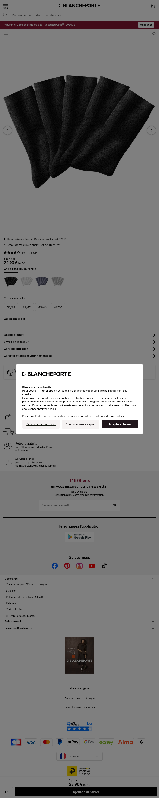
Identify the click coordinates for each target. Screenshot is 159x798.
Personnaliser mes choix (41, 424)
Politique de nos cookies (109, 416)
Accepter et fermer (119, 424)
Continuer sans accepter (80, 424)
